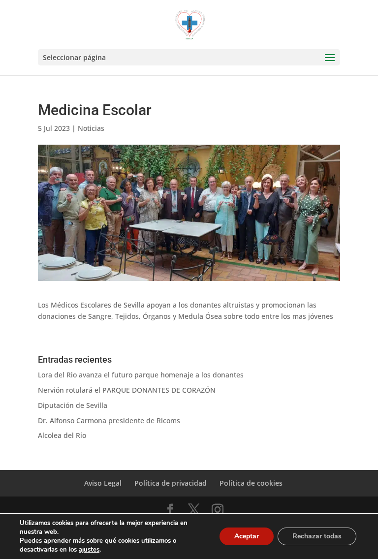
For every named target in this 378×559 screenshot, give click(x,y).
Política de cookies (251, 483)
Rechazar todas (317, 536)
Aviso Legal (103, 483)
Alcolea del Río (62, 435)
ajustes (89, 549)
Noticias (91, 128)
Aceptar (246, 536)
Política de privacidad (170, 483)
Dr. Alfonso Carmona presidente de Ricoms (109, 420)
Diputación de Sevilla (72, 405)
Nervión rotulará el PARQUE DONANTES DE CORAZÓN (127, 390)
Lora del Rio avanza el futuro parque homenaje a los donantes (141, 374)
